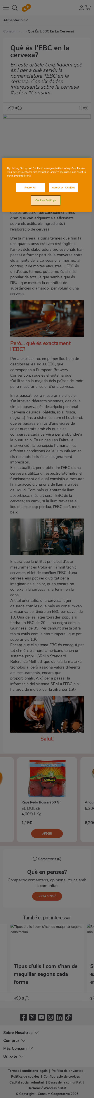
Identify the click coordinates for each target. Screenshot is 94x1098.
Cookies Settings (45, 200)
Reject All (30, 187)
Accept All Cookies (63, 187)
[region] (47, 185)
